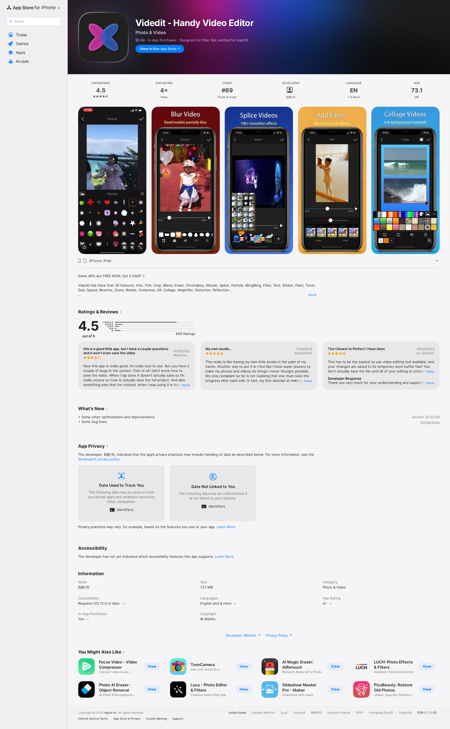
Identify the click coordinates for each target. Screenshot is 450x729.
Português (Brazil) (381, 712)
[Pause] (124, 247)
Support (177, 718)
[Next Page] (444, 180)
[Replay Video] (84, 247)
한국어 (360, 712)
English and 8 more (216, 603)
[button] (34, 35)
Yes (81, 619)
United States (237, 712)
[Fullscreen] (140, 247)
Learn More (226, 527)
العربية (284, 712)
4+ (325, 603)
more (312, 295)
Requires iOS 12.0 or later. (99, 603)
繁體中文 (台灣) (427, 712)
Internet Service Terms (93, 718)
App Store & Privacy (127, 718)
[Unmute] (132, 247)
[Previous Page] (73, 180)
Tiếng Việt (405, 712)
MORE (186, 385)
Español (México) (263, 712)
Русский (299, 712)
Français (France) (339, 712)
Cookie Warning (156, 718)
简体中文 (316, 712)
